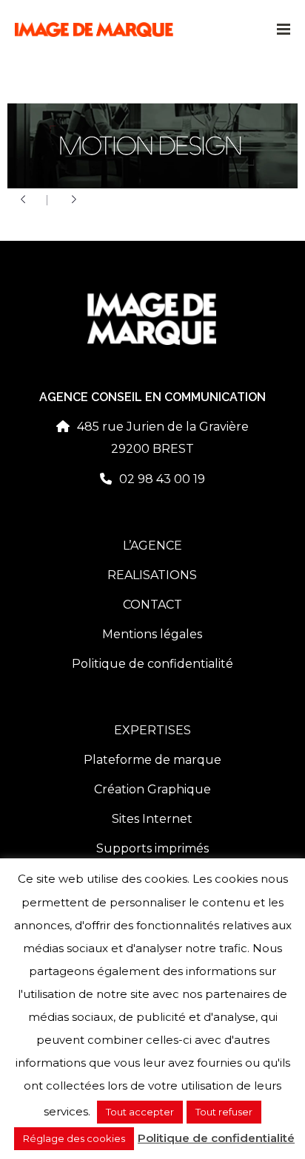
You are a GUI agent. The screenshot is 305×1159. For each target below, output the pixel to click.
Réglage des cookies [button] (74, 1138)
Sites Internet (152, 819)
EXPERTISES (152, 730)
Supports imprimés (152, 848)
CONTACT (152, 605)
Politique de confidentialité (152, 664)
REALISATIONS (152, 575)
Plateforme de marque (152, 760)
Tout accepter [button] (140, 1112)
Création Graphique (152, 789)
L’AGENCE (152, 546)
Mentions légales (152, 634)
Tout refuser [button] (223, 1112)
